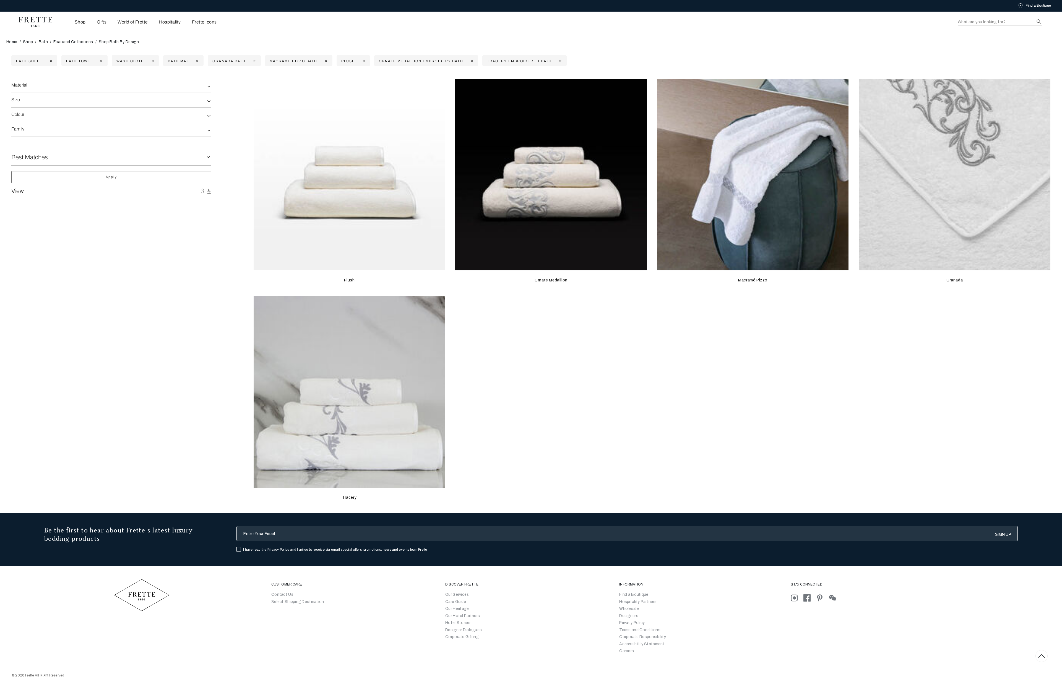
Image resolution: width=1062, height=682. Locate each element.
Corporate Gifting (462, 637)
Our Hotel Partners (462, 616)
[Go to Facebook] (809, 598)
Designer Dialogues (463, 630)
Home (11, 42)
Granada (954, 280)
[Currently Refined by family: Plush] (363, 61)
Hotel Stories (457, 623)
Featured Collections (73, 42)
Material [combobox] (19, 85)
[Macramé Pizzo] (753, 174)
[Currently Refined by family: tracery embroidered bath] (560, 61)
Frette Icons (204, 22)
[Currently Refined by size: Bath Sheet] (50, 61)
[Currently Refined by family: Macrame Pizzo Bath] (325, 61)
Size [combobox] (15, 99)
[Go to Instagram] (797, 598)
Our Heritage (457, 609)
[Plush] (349, 174)
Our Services (457, 594)
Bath (43, 42)
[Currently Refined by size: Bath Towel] (100, 61)
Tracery (349, 497)
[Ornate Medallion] (551, 174)
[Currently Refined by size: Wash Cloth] (152, 61)
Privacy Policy (278, 550)
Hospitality (170, 22)
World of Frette (133, 22)
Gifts (101, 22)
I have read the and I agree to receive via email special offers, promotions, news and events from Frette (335, 550)
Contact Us (282, 594)
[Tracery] (349, 392)
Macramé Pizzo (752, 280)
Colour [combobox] (17, 114)
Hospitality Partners (638, 602)
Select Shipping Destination (297, 602)
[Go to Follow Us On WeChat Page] (835, 598)
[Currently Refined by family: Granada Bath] (254, 61)
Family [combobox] (17, 129)
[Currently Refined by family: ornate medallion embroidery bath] (471, 61)
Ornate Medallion (551, 280)
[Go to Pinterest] (822, 598)
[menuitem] (72, 22)
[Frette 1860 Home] (32, 22)
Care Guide (455, 602)
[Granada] (954, 174)
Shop (28, 42)
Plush (349, 280)
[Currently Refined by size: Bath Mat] (196, 61)
